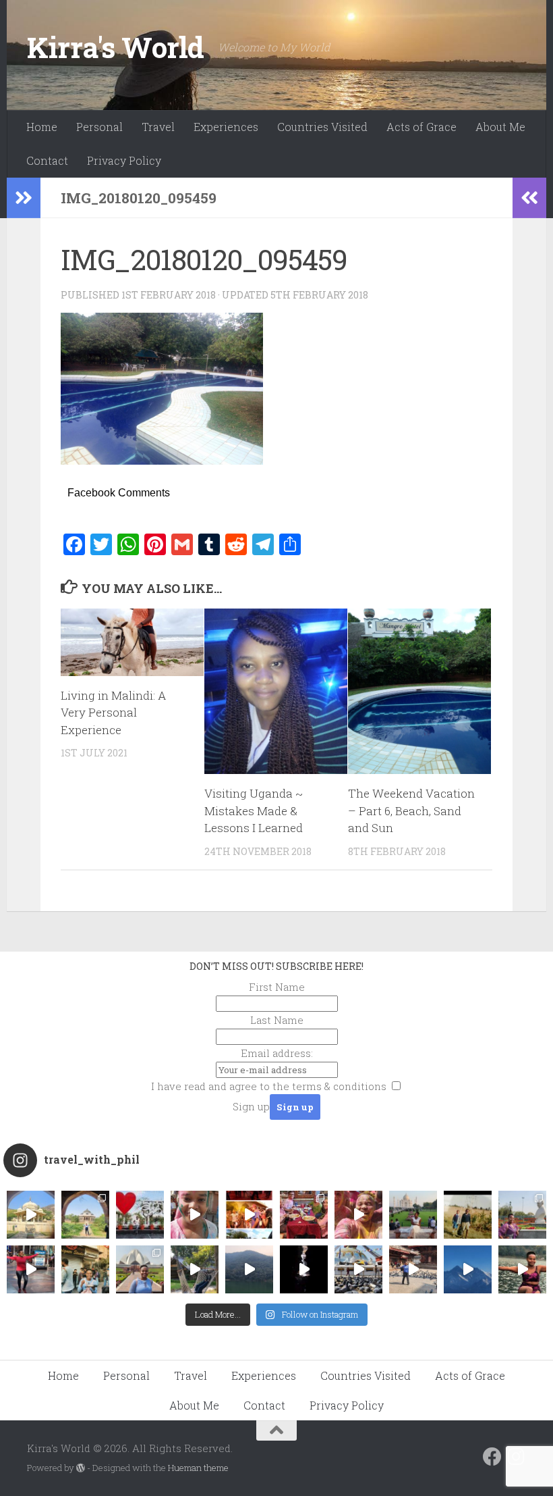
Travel (158, 127)
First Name (277, 987)
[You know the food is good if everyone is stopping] (85, 1269)
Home (41, 127)
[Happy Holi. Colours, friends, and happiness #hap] (358, 1215)
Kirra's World (115, 47)
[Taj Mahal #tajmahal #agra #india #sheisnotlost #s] (413, 1215)
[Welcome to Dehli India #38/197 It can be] (140, 1269)
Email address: (277, 1053)
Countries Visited (322, 127)
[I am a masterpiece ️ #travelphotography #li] (522, 1269)
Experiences (226, 127)
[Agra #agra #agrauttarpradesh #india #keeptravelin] (140, 1215)
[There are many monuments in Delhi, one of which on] (85, 1215)
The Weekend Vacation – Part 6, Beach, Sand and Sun (411, 810)
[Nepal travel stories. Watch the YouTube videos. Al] (304, 1269)
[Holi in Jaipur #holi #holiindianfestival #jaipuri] (249, 1215)
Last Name (276, 1020)
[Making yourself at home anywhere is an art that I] (195, 1269)
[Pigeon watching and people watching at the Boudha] (358, 1269)
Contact (47, 160)
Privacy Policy (124, 160)
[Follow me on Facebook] (492, 1456)
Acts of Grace (421, 127)
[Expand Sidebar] (23, 198)
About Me (500, 127)
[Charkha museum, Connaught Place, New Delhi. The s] (522, 1215)
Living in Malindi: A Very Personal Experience (113, 713)
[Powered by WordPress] (80, 1468)
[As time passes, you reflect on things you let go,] (249, 1269)
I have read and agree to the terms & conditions (268, 1086)
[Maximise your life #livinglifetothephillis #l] (413, 1269)
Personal (99, 127)
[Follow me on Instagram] (516, 1456)
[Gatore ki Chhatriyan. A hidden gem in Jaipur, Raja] (31, 1215)
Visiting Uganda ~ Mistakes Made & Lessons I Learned (253, 810)
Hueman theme (198, 1468)
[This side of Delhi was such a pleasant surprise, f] (31, 1269)
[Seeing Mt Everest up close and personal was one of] (468, 1269)
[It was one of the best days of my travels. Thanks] (304, 1215)
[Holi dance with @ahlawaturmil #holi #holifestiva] (195, 1215)
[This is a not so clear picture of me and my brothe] (468, 1215)
